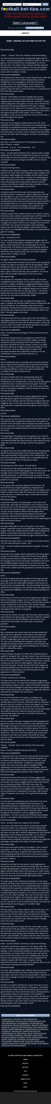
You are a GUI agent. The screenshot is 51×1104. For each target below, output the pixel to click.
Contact (25, 1075)
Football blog (18, 1035)
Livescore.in (18, 1019)
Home (25, 1059)
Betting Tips (44, 1029)
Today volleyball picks (29, 1019)
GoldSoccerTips (39, 1041)
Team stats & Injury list (9, 1023)
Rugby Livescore (14, 1043)
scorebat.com (6, 1031)
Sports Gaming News (40, 1027)
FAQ (25, 1071)
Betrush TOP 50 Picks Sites (22, 1025)
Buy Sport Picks (25, 1043)
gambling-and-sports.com (31, 1031)
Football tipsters (7, 1025)
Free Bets (5, 1043)
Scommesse (21, 1039)
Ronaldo (4, 1039)
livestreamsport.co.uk (32, 1029)
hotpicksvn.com (17, 1031)
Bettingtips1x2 (19, 1029)
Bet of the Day (28, 1027)
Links (25, 1083)
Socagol (29, 1033)
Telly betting (28, 1035)
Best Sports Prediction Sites (36, 1021)
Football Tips (12, 1039)
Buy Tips (25, 1067)
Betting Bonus (21, 1033)
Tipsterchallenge (43, 1043)
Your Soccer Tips (21, 1021)
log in (29, 28)
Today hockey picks (8, 1021)
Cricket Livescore (7, 1019)
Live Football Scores (33, 1039)
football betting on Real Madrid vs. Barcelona (25, 1056)
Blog (25, 1087)
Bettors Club (6, 1045)
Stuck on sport (37, 1035)
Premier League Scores (39, 1037)
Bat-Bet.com (6, 1027)
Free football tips (23, 1023)
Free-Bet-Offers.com (36, 1023)
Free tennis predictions (9, 1037)
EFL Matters (21, 1037)
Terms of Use (25, 1079)
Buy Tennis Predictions (18, 1045)
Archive (25, 1063)
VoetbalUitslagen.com (9, 1033)
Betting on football (8, 1029)
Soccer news (29, 1041)
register (38, 28)
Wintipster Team (18, 1041)
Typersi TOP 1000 (16, 1027)
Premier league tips (39, 1033)
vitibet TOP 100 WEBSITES (40, 1025)
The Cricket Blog (7, 1041)
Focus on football (7, 1035)
